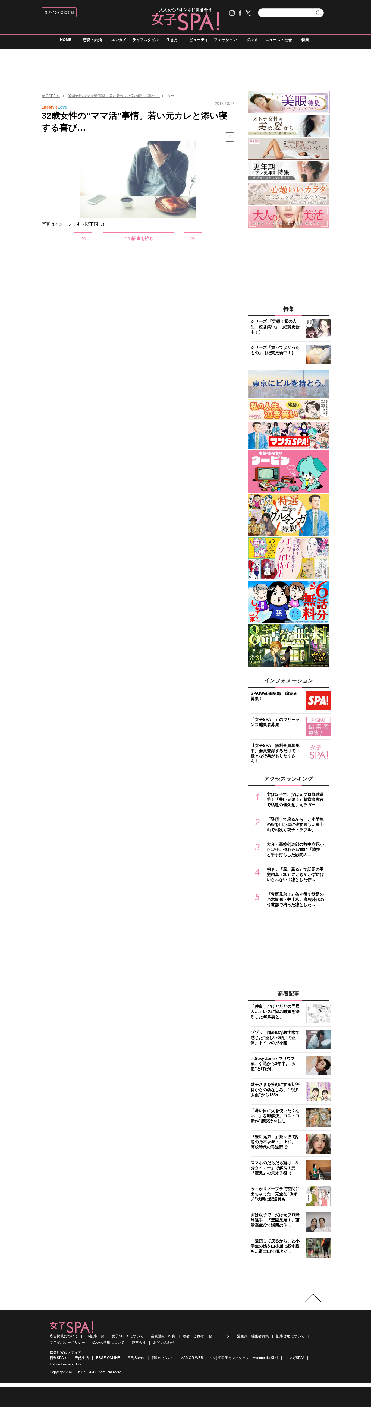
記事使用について (290, 1336)
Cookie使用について (108, 1343)
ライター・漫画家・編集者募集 (244, 1336)
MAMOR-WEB (191, 1358)
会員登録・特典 (163, 1336)
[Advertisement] (185, 67)
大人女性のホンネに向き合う (185, 9)
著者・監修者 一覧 (197, 1336)
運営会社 (139, 1343)
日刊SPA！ (58, 1358)
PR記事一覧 (94, 1336)
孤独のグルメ (162, 1358)
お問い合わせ (163, 1343)
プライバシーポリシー (67, 1343)
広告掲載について (64, 1336)
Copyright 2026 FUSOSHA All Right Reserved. (86, 1372)
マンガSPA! (294, 1358)
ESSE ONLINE (108, 1358)
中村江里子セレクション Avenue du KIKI (244, 1358)
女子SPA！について (127, 1336)
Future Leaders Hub (65, 1364)
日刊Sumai (135, 1358)
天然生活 (82, 1358)
